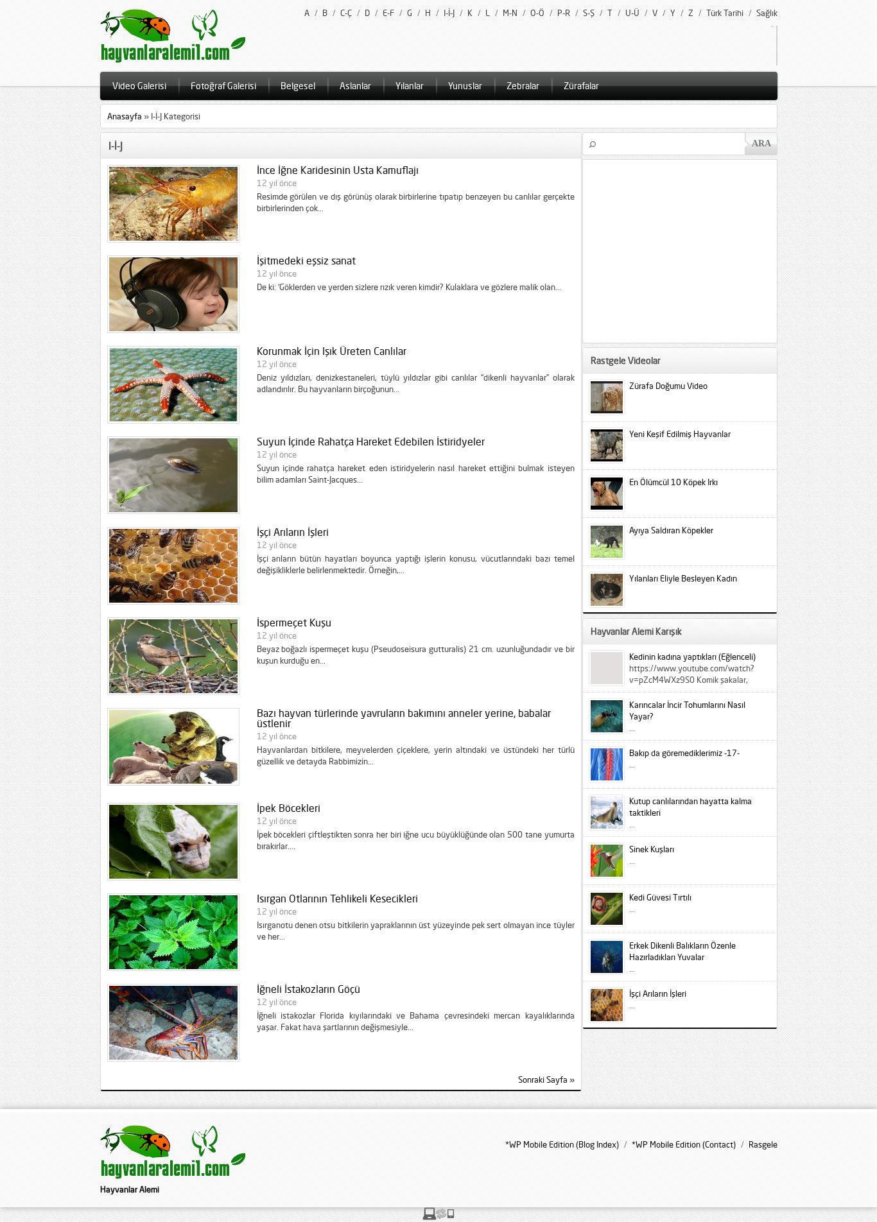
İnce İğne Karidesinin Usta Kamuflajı (338, 170)
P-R (563, 13)
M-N (510, 13)
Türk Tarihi (724, 13)
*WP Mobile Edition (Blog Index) (562, 1144)
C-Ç (346, 13)
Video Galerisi (139, 85)
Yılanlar (409, 85)
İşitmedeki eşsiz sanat (306, 260)
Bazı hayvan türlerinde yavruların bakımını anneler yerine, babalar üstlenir (404, 718)
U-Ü (632, 13)
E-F (388, 13)
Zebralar (523, 85)
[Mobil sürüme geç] (438, 1217)
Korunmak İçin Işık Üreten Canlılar (331, 351)
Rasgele (763, 1144)
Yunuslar (465, 85)
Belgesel (298, 85)
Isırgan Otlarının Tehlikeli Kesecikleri (337, 898)
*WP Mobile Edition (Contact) (684, 1144)
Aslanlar (355, 85)
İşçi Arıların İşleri (293, 532)
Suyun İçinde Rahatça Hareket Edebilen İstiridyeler (371, 441)
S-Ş (589, 13)
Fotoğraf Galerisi (223, 85)
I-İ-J (449, 13)
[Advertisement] (691, 250)
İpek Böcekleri (288, 808)
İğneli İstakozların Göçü (308, 989)
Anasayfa (124, 116)
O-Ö (537, 13)
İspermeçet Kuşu (294, 622)
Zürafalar (581, 85)
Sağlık (766, 13)
